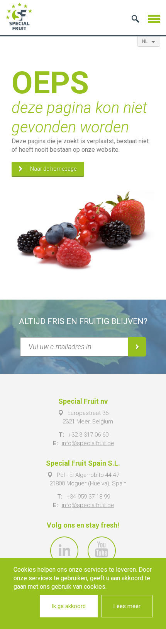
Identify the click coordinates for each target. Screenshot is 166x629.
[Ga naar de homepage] (19, 16)
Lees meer (127, 606)
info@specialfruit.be (88, 443)
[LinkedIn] (64, 550)
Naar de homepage (53, 169)
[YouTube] (102, 550)
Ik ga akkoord (69, 606)
